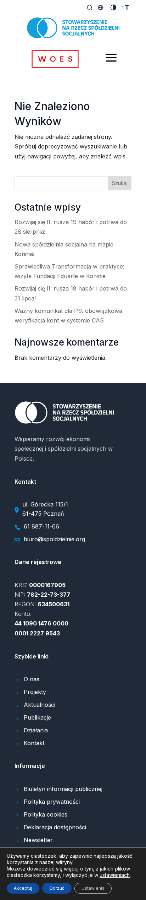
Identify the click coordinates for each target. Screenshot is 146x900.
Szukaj (120, 183)
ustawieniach (115, 875)
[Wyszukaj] (89, 7)
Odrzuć (56, 888)
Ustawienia (93, 888)
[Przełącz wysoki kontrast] (113, 7)
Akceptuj (23, 888)
